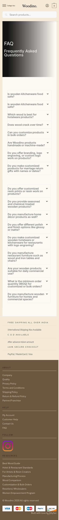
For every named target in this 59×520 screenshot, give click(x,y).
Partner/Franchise (11, 400)
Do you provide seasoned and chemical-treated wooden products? (24, 204)
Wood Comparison (11, 480)
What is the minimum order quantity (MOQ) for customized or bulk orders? (25, 284)
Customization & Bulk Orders (17, 484)
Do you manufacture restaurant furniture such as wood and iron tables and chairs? (25, 256)
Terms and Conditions (13, 387)
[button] (54, 5)
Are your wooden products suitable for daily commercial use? (26, 271)
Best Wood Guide (11, 463)
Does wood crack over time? (25, 124)
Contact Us (8, 423)
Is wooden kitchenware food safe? (25, 95)
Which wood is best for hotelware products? (22, 116)
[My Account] (47, 6)
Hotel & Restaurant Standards (17, 467)
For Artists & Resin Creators (16, 471)
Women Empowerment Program (18, 493)
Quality (6, 379)
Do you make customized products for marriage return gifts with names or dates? (25, 168)
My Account (8, 415)
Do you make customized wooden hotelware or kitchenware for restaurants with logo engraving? (25, 241)
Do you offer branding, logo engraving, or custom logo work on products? (25, 155)
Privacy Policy (9, 383)
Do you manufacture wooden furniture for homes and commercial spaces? (26, 296)
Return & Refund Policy (14, 396)
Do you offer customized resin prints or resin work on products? (25, 191)
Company (7, 375)
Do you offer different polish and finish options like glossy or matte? (26, 227)
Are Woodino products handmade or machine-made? (26, 144)
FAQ (4, 427)
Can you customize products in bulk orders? (26, 134)
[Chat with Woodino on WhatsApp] (51, 512)
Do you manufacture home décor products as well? (24, 215)
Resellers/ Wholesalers (14, 488)
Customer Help (10, 419)
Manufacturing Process (14, 476)
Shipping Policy (10, 392)
